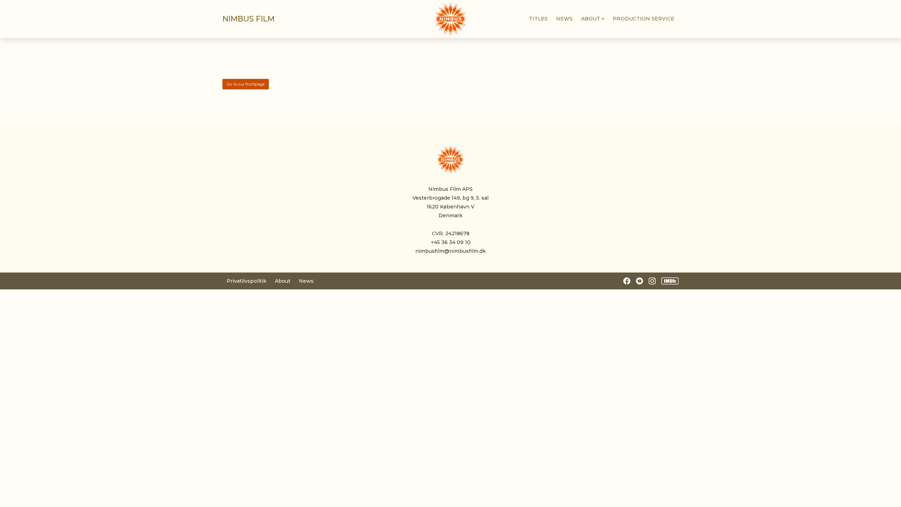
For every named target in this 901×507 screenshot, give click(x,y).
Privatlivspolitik (246, 281)
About (282, 281)
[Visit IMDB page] (670, 281)
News (306, 281)
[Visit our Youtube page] (639, 281)
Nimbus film (248, 19)
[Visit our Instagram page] (652, 281)
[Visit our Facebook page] (626, 281)
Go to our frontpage (245, 84)
